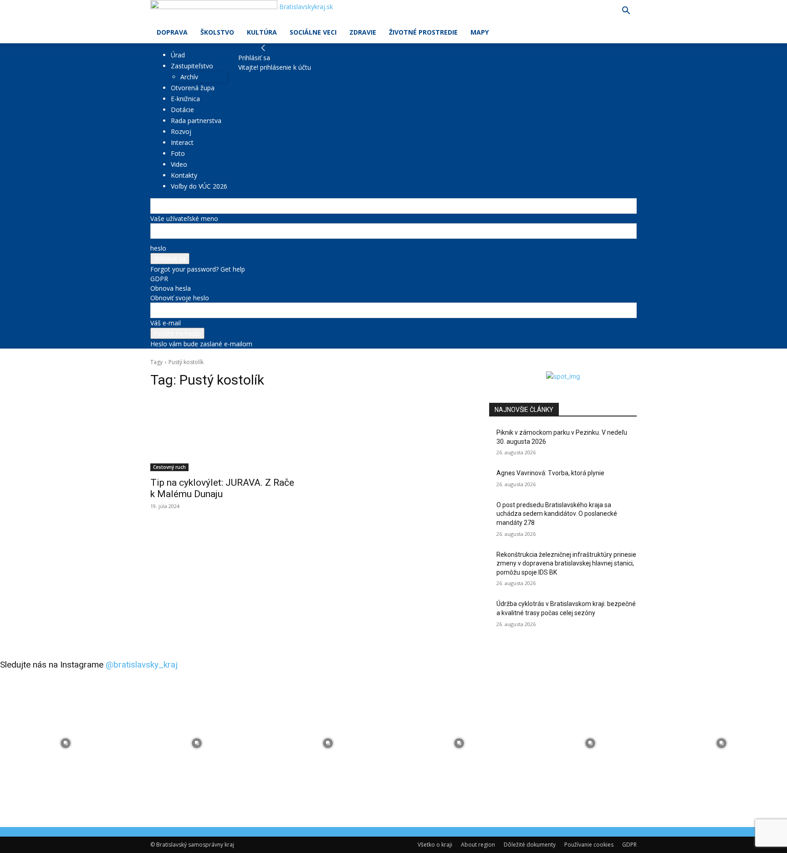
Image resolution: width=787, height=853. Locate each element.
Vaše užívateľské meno (184, 218)
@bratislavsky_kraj (142, 664)
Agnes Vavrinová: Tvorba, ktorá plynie (550, 473)
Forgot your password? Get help (197, 269)
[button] (626, 11)
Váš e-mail (165, 323)
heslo (158, 248)
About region (478, 844)
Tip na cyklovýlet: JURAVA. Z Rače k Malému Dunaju (222, 488)
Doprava (172, 32)
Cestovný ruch (169, 467)
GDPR (159, 278)
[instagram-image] (65, 743)
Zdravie (362, 32)
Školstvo (217, 32)
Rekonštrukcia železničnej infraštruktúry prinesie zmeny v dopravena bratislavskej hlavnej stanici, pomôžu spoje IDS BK (566, 563)
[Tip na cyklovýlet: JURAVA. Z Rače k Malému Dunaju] (224, 434)
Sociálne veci (313, 32)
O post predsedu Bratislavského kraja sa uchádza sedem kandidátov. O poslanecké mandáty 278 (556, 513)
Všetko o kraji (435, 844)
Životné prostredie (423, 32)
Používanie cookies (588, 844)
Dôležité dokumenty (530, 844)
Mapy (479, 32)
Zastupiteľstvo (192, 66)
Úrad (178, 55)
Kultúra (262, 32)
